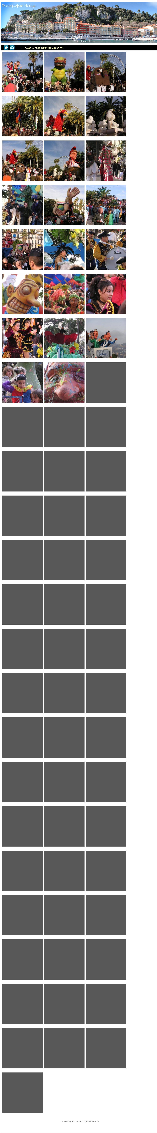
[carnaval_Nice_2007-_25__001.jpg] (22, 783)
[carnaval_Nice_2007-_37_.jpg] (106, 916)
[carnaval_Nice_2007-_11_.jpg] (22, 561)
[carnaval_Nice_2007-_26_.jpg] (64, 783)
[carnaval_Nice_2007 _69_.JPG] (22, 517)
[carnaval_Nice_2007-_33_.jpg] (106, 872)
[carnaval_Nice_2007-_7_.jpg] (22, 1049)
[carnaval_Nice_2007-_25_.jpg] (106, 739)
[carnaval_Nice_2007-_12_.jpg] (64, 561)
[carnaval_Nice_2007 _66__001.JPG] (22, 472)
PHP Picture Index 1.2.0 (78, 1121)
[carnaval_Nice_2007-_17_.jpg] (22, 650)
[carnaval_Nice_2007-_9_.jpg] (106, 1049)
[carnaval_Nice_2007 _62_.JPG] (106, 384)
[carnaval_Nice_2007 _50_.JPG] (106, 206)
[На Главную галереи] (11, 47)
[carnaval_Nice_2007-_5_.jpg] (64, 1005)
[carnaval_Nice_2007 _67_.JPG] (64, 472)
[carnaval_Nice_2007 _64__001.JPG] (22, 428)
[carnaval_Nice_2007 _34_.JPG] (22, 73)
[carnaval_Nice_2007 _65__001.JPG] (64, 428)
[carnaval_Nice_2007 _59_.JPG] (106, 339)
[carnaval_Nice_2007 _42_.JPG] (22, 117)
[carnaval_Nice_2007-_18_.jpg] (64, 650)
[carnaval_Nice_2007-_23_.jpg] (22, 739)
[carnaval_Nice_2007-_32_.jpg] (64, 872)
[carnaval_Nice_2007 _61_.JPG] (64, 384)
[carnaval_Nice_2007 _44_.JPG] (106, 117)
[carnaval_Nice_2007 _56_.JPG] (106, 295)
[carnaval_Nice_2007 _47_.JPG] (106, 162)
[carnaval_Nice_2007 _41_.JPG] (106, 73)
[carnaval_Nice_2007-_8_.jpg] (64, 1049)
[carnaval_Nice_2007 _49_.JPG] (64, 206)
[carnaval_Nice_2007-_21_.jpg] (64, 694)
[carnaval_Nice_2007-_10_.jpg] (106, 517)
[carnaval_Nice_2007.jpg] (22, 1094)
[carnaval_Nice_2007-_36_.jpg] (64, 916)
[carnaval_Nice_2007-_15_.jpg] (64, 605)
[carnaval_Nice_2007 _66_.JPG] (106, 428)
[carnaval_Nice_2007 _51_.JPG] (22, 250)
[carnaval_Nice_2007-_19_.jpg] (106, 650)
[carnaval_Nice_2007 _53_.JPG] (106, 250)
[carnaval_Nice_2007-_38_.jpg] (22, 960)
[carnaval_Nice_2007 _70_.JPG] (64, 517)
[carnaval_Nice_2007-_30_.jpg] (106, 827)
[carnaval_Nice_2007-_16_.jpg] (106, 605)
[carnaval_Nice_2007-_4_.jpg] (22, 1005)
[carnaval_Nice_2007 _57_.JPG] (22, 339)
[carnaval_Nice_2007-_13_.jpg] (106, 561)
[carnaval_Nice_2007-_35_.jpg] (22, 916)
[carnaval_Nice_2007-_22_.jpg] (106, 694)
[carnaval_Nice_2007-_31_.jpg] (22, 872)
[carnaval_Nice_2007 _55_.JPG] (64, 295)
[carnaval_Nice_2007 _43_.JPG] (64, 117)
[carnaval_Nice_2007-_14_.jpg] (22, 605)
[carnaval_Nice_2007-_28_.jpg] (106, 783)
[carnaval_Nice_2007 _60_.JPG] (22, 384)
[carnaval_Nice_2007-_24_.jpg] (64, 739)
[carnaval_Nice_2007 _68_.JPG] (106, 472)
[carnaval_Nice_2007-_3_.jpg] (64, 960)
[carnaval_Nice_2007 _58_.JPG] (64, 339)
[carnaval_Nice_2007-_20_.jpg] (22, 694)
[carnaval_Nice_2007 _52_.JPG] (64, 250)
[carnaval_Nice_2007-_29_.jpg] (22, 827)
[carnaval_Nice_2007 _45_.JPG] (22, 162)
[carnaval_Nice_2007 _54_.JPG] (22, 295)
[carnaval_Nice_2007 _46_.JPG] (64, 162)
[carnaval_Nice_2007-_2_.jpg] (64, 827)
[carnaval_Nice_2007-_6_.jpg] (106, 1005)
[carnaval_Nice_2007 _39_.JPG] (64, 73)
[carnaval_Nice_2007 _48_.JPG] (22, 206)
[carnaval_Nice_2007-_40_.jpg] (106, 960)
